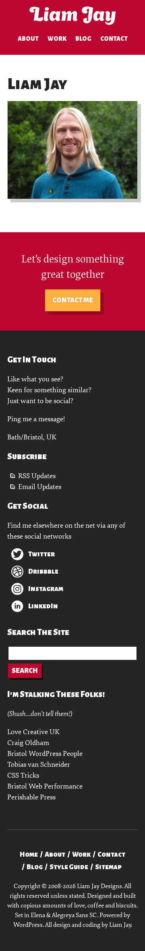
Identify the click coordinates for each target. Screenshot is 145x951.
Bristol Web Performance (45, 786)
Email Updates (39, 487)
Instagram (45, 589)
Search (25, 670)
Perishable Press (31, 797)
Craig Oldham (28, 743)
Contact (114, 38)
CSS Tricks (23, 775)
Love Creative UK (33, 732)
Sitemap (108, 867)
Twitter (41, 554)
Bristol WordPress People (45, 753)
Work (57, 38)
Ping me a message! (36, 419)
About (28, 38)
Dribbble (43, 571)
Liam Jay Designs (72, 15)
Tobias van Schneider (38, 764)
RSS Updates (37, 476)
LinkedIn (43, 606)
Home (29, 854)
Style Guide (69, 867)
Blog (83, 38)
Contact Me (72, 300)
